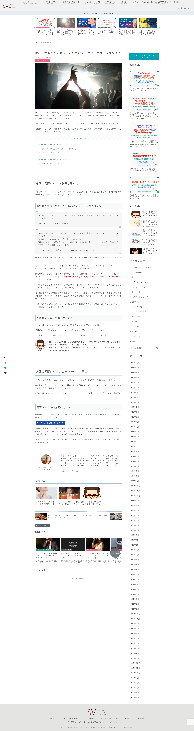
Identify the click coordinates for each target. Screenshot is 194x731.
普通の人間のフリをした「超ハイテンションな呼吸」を (59, 149)
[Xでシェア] (5, 358)
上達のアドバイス (44, 525)
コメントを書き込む (78, 578)
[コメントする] (5, 373)
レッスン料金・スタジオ (92, 718)
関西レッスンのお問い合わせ (50, 164)
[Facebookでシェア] (5, 363)
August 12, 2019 (86, 250)
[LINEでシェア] (5, 368)
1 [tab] (94, 39)
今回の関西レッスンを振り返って (50, 145)
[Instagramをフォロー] (72, 471)
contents (76, 138)
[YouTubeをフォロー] (185, 8)
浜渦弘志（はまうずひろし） (46, 469)
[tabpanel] (45, 26)
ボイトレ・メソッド (57, 718)
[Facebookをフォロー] (181, 8)
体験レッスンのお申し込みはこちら (144, 56)
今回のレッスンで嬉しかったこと (52, 153)
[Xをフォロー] (178, 8)
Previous (34, 27)
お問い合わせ (130, 718)
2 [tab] (97, 39)
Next (160, 27)
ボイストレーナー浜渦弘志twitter (52, 223)
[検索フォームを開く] (189, 8)
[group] (46, 497)
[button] (157, 348)
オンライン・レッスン (113, 718)
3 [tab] (100, 39)
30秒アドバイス (74, 718)
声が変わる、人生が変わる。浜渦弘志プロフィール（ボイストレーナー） (97, 722)
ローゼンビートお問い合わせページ (50, 423)
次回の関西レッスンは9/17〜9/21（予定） (53, 160)
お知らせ (141, 718)
